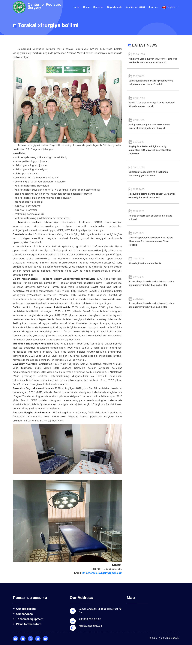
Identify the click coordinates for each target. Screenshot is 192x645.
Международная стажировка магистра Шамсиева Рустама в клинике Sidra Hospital (151, 239)
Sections (98, 7)
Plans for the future (28, 624)
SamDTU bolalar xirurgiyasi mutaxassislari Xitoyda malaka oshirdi (152, 102)
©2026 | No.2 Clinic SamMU (164, 637)
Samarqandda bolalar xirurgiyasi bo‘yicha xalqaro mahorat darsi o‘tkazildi (151, 80)
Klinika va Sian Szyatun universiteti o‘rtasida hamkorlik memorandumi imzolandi (153, 58)
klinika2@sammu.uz (90, 625)
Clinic (86, 7)
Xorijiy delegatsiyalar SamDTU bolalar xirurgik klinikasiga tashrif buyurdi (149, 124)
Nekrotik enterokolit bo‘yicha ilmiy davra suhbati (150, 215)
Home (76, 7)
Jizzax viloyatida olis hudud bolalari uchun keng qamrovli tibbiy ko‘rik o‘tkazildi (151, 280)
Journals (153, 7)
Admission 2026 (135, 7)
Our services (24, 613)
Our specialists (26, 608)
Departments (114, 7)
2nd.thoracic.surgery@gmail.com (102, 572)
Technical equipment (30, 619)
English (171, 7)
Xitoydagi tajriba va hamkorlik (145, 261)
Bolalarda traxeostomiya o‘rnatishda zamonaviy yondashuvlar (148, 171)
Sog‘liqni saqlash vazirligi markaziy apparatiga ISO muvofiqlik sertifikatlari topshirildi (150, 147)
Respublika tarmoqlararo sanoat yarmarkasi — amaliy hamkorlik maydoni (152, 193)
